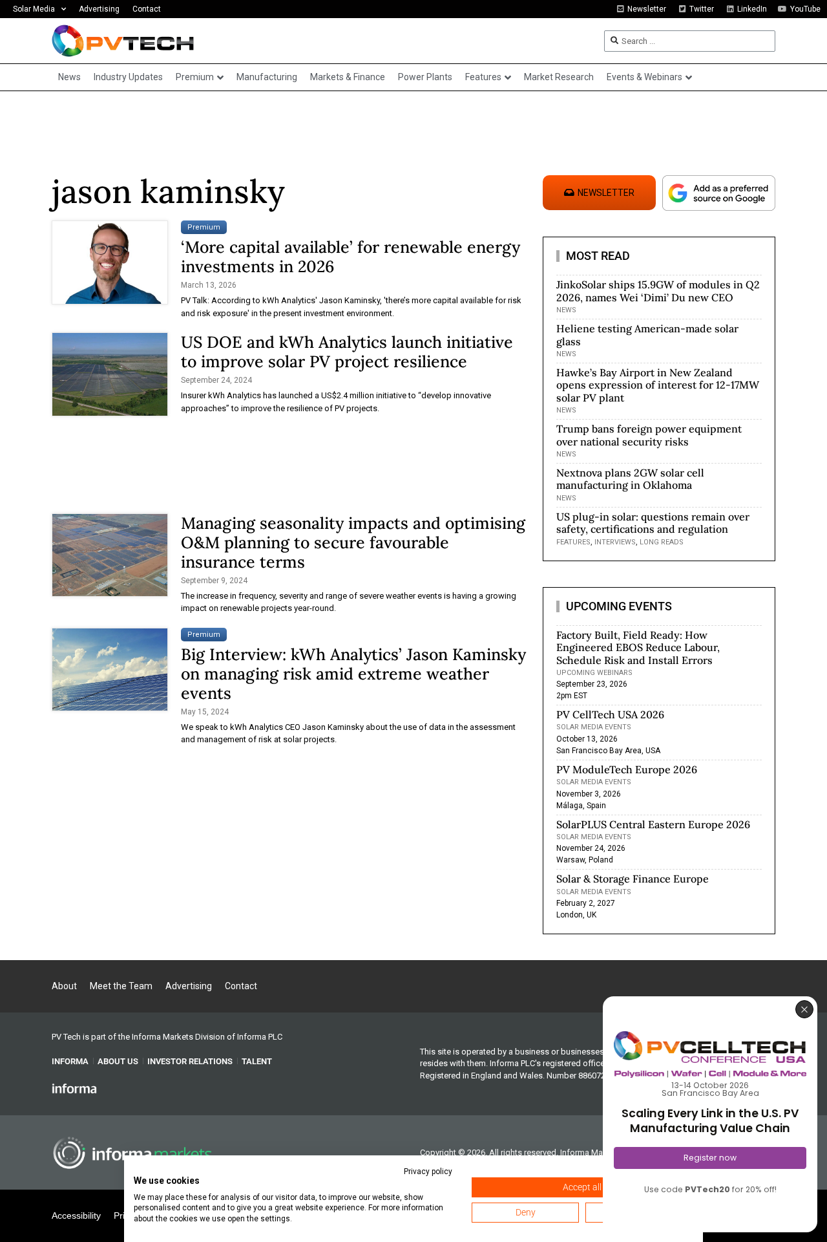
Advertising (99, 9)
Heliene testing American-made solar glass (647, 334)
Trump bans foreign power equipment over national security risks (649, 434)
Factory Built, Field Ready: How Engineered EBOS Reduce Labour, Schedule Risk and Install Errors (638, 647)
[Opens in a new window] (74, 1088)
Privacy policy (428, 1171)
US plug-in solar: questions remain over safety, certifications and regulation (652, 522)
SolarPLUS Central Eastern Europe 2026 (653, 824)
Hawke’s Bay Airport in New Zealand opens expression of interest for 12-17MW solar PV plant (657, 384)
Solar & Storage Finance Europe (632, 878)
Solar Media (34, 9)
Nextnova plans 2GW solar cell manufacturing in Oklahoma (630, 478)
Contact (146, 9)
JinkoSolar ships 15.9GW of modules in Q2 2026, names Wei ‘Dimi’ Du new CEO (658, 290)
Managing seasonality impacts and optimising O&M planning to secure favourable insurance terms (353, 542)
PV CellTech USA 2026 (610, 714)
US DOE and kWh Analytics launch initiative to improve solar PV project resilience (347, 352)
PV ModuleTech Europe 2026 (626, 769)
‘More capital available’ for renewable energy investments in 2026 (350, 257)
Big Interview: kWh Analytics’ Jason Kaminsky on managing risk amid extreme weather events (353, 673)
